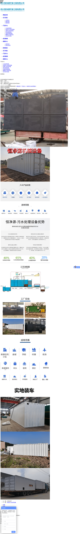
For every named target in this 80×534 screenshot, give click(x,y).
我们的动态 (8, 45)
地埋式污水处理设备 (10, 29)
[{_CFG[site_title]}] (13, 6)
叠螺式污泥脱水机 (10, 34)
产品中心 (24, 86)
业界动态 (8, 43)
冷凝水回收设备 (9, 33)
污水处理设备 (9, 28)
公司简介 (8, 20)
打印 (4, 506)
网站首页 (18, 86)
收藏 (4, 504)
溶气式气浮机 (9, 35)
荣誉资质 (8, 22)
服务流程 (8, 21)
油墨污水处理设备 (10, 30)
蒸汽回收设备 (9, 32)
